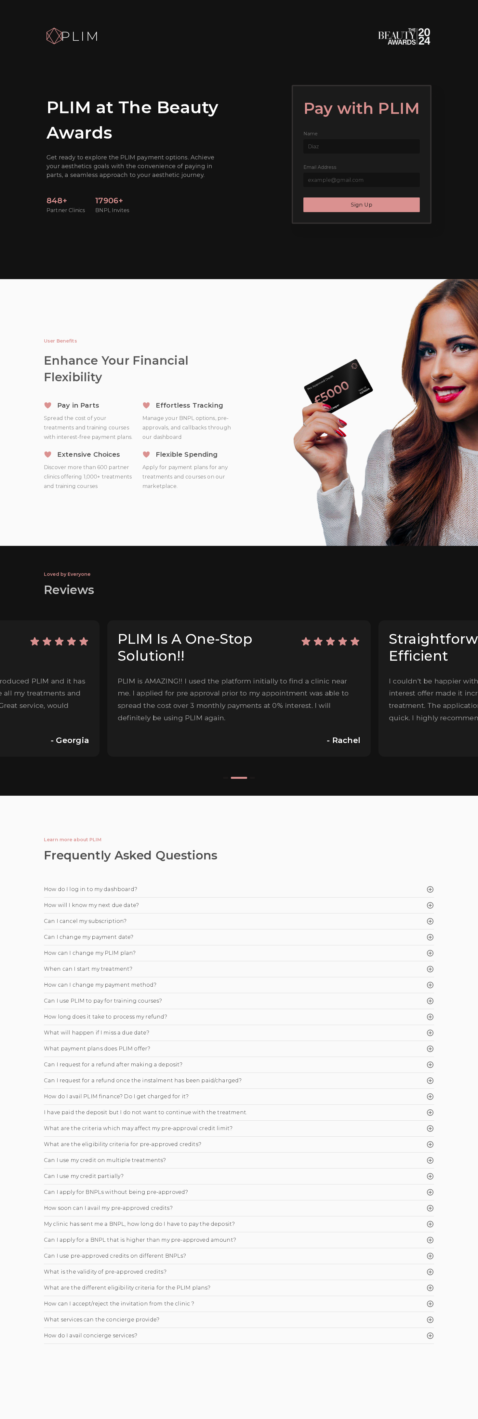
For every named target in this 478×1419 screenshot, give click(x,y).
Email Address (319, 167)
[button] (239, 889)
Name (310, 134)
